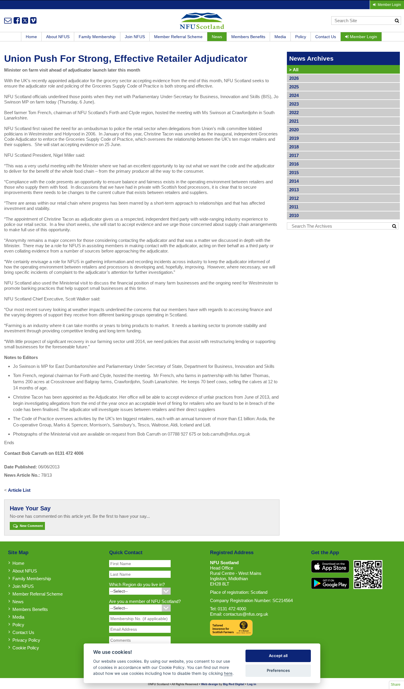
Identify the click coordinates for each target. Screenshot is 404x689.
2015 (294, 172)
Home (31, 36)
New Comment (31, 526)
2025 (294, 86)
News (217, 36)
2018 (294, 146)
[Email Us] (8, 20)
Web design (209, 684)
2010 (294, 215)
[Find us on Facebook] (17, 20)
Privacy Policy (26, 640)
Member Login (363, 36)
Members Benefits (248, 36)
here (228, 673)
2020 (294, 129)
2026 (294, 78)
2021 (294, 121)
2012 (294, 198)
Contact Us (325, 36)
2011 (293, 206)
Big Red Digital (233, 684)
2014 (294, 181)
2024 (294, 95)
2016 (294, 163)
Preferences (278, 670)
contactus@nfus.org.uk (245, 614)
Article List (19, 490)
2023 (294, 103)
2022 (294, 112)
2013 (294, 189)
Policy (300, 36)
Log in (251, 684)
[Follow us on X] (25, 20)
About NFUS (58, 36)
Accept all (278, 655)
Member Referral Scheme (178, 36)
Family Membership (97, 36)
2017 (294, 155)
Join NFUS (135, 36)
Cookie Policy (25, 647)
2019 (294, 138)
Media (280, 36)
